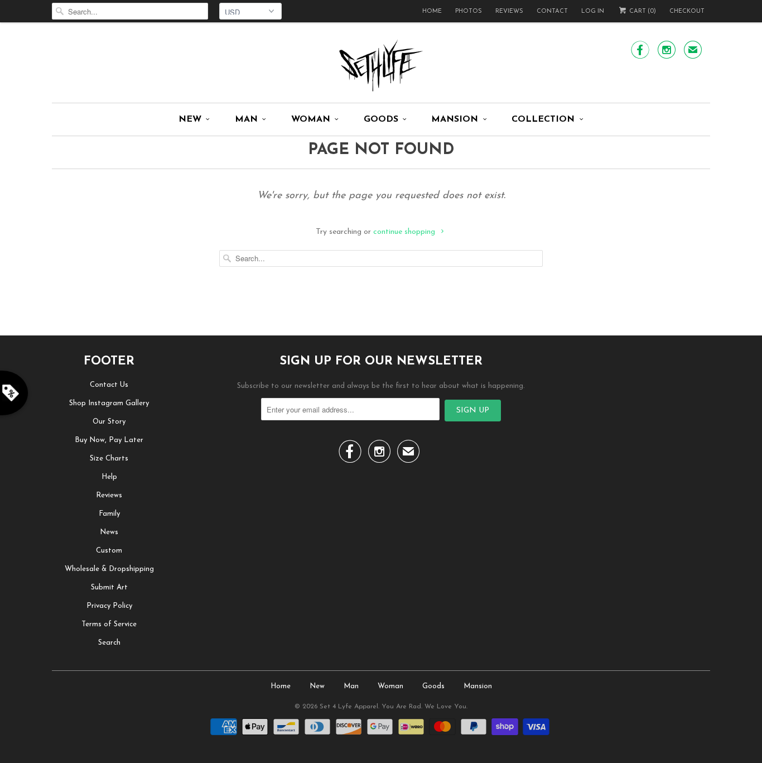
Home (432, 11)
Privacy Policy (109, 606)
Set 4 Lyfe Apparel (349, 706)
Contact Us (109, 384)
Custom (109, 550)
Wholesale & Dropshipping (109, 569)
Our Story (109, 421)
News (109, 532)
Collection (543, 119)
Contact (552, 11)
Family (109, 513)
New (190, 119)
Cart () (642, 11)
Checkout (687, 11)
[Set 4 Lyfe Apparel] (381, 65)
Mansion (454, 119)
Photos (468, 11)
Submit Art (109, 587)
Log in (592, 11)
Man (246, 119)
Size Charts (109, 458)
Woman (310, 119)
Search (109, 642)
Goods (381, 119)
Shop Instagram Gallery (109, 403)
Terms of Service (109, 624)
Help (109, 477)
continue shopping (405, 232)
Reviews (509, 11)
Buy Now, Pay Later (109, 440)
